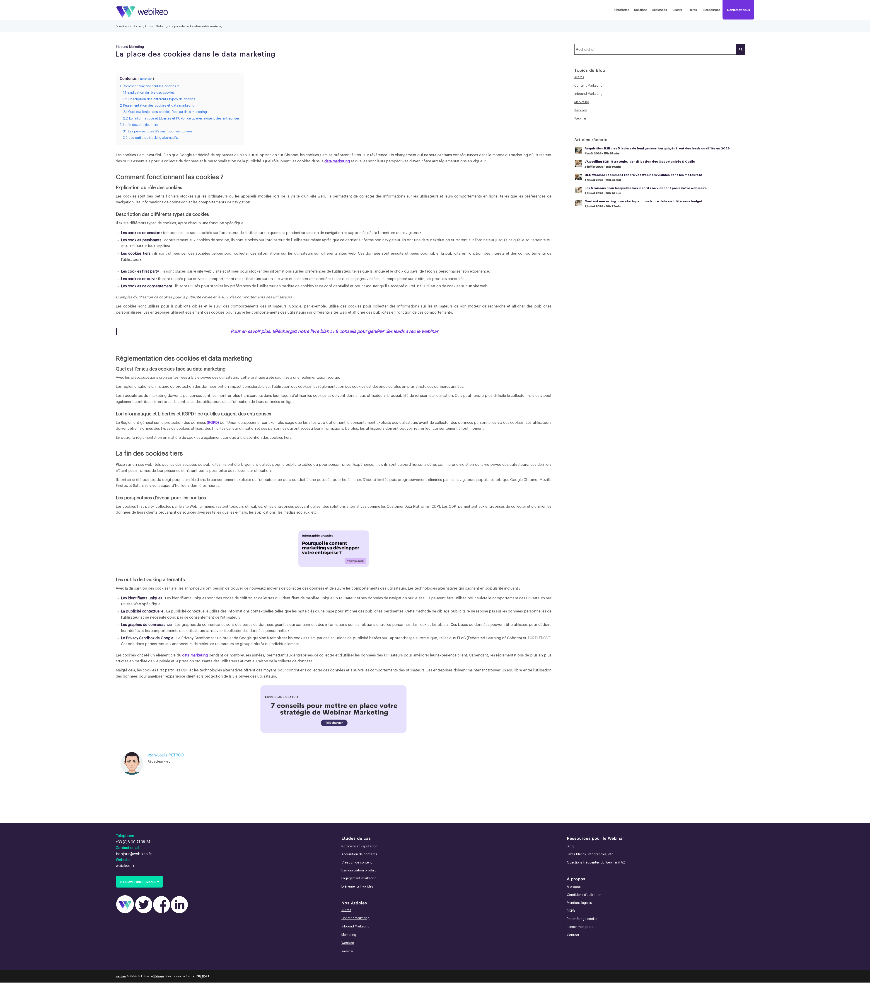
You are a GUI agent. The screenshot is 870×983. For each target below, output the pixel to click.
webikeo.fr (125, 866)
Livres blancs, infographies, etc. (590, 854)
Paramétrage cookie (582, 919)
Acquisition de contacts (359, 854)
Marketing (581, 102)
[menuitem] (622, 10)
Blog (570, 846)
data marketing (337, 161)
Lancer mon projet (581, 927)
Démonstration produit (358, 870)
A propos (574, 886)
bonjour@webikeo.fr (134, 854)
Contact (573, 935)
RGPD (188, 414)
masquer (146, 79)
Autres (579, 77)
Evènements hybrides (357, 886)
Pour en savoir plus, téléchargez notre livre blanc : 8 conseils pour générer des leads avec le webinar (334, 331)
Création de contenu (356, 862)
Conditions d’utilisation (584, 895)
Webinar (580, 118)
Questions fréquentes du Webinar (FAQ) (596, 862)
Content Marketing (588, 85)
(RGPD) (213, 422)
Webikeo (580, 110)
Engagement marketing (359, 878)
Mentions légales (579, 903)
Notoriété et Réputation (359, 846)
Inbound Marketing (130, 47)
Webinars (158, 976)
